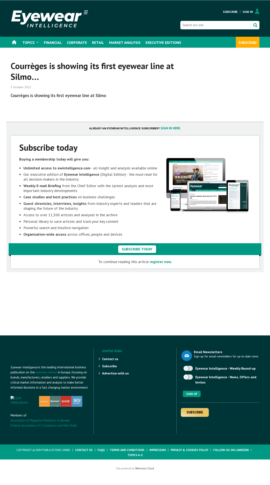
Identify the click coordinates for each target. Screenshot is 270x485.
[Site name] (34, 363)
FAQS (101, 450)
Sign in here (170, 128)
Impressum (157, 450)
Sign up (191, 394)
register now (160, 261)
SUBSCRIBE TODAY (137, 249)
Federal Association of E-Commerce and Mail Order (44, 425)
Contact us (110, 359)
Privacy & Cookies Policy (189, 450)
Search (255, 25)
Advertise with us (115, 373)
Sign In (248, 12)
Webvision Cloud (144, 468)
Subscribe (230, 12)
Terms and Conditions (127, 450)
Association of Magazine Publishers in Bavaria (40, 420)
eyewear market (46, 372)
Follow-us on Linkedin (231, 450)
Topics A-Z (135, 455)
